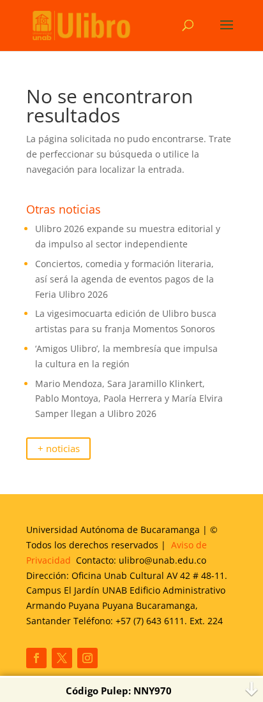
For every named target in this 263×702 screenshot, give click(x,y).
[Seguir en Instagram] (87, 658)
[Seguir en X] (62, 658)
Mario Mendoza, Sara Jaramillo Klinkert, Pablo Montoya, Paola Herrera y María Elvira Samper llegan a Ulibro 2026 (129, 398)
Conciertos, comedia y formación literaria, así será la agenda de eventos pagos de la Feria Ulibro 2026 (124, 279)
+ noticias (59, 448)
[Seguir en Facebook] (36, 658)
